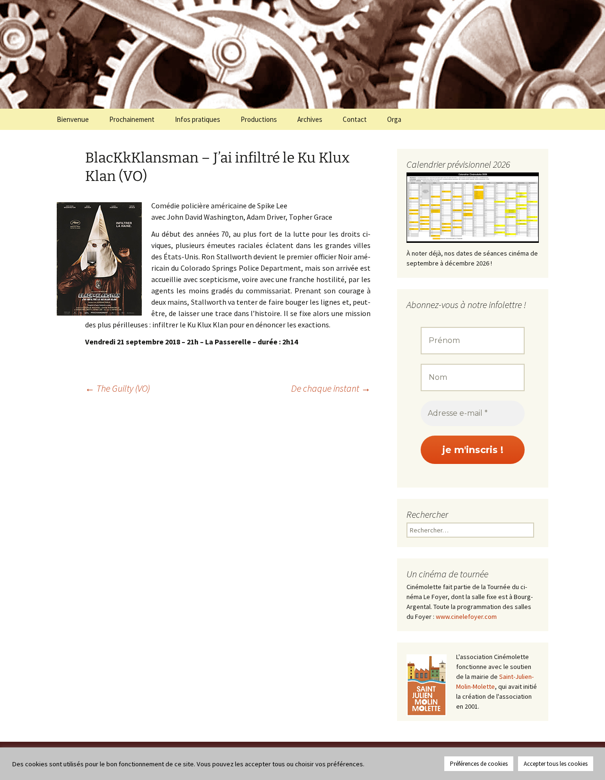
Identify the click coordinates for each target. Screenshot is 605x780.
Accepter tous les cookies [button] (556, 764)
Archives (309, 119)
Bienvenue (73, 119)
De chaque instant (331, 388)
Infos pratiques (197, 119)
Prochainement (132, 119)
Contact (355, 119)
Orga (394, 119)
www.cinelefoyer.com (466, 616)
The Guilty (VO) (117, 388)
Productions (259, 119)
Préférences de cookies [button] (479, 764)
